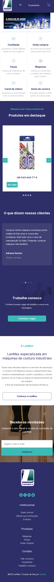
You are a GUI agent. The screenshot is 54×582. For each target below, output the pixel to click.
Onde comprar (41, 45)
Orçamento (33, 5)
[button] (20, 5)
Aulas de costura (40, 89)
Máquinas (40, 67)
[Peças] (13, 60)
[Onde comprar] (40, 38)
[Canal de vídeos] (13, 83)
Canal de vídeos (14, 89)
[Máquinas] (40, 60)
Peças (13, 67)
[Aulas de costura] (40, 83)
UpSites (43, 574)
